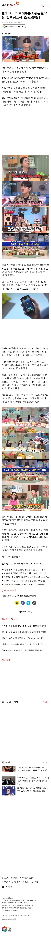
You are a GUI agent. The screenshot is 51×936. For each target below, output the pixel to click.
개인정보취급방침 (26, 878)
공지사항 (35, 882)
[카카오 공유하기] (16, 602)
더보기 (46, 702)
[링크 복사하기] (34, 602)
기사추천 (25, 612)
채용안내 (26, 882)
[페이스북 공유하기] (22, 602)
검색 (43, 6)
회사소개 (5, 878)
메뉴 (48, 6)
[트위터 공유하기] (28, 602)
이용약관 (14, 878)
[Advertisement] (20, 739)
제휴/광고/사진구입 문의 (11, 882)
